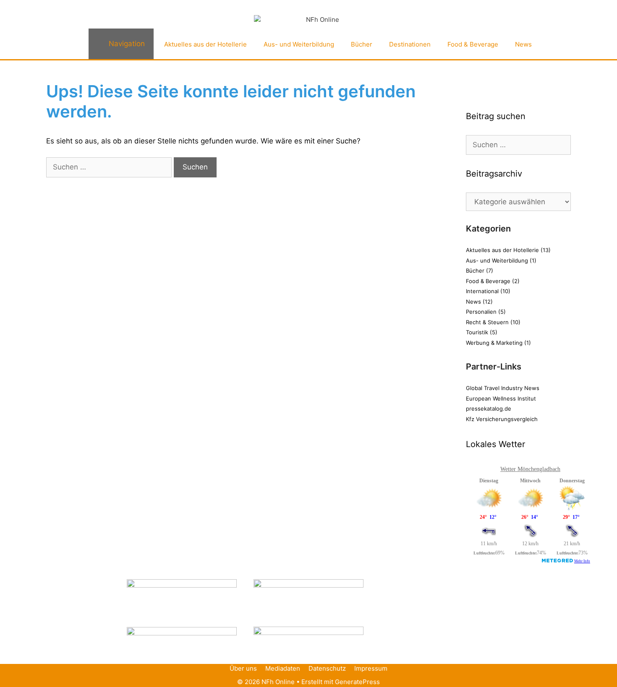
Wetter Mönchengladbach (530, 469)
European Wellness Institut (501, 398)
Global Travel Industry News (502, 388)
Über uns (243, 668)
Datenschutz (327, 668)
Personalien (481, 311)
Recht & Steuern (487, 322)
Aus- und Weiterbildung (299, 44)
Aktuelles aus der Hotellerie (205, 44)
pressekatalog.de (488, 408)
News (523, 44)
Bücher (361, 44)
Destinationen (410, 44)
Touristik (477, 332)
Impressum (370, 668)
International (482, 291)
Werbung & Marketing (494, 342)
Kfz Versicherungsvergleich (502, 419)
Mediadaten (282, 668)
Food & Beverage (472, 44)
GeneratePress (357, 682)
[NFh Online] (319, 20)
